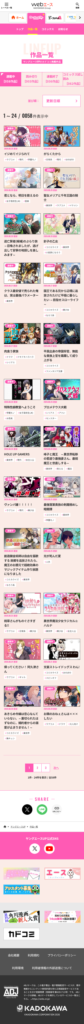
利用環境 (17, 968)
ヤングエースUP (18, 826)
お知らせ (63, 29)
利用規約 (33, 955)
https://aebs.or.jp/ (41, 998)
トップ (19, 29)
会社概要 (13, 955)
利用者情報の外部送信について (52, 968)
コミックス (48, 29)
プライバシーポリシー (62, 955)
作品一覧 (33, 29)
